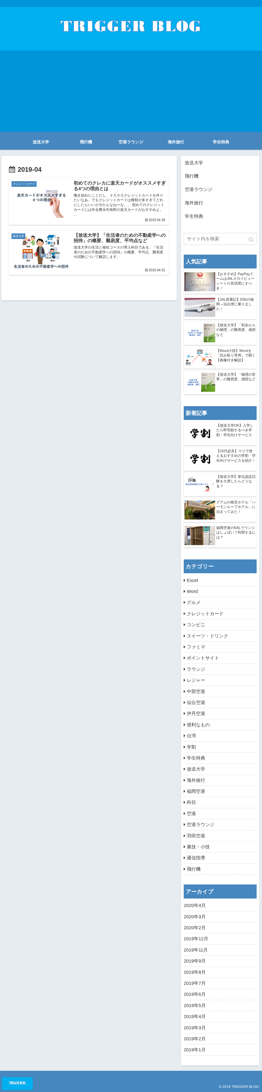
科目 (191, 802)
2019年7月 (195, 983)
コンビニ (196, 624)
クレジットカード (205, 613)
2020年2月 (195, 927)
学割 (191, 747)
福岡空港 (196, 791)
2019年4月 (195, 1016)
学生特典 (194, 216)
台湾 (191, 735)
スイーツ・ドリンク (207, 636)
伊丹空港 (196, 713)
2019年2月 (195, 1038)
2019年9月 (195, 961)
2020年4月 (195, 905)
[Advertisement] (131, 96)
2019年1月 (195, 1049)
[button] (251, 239)
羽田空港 (196, 835)
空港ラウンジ (198, 189)
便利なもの (198, 724)
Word (192, 591)
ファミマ (196, 647)
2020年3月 (195, 916)
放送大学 (194, 162)
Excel (192, 580)
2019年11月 (196, 950)
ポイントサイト (203, 658)
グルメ (194, 602)
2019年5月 (195, 1005)
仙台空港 (196, 702)
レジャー (196, 680)
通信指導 (196, 857)
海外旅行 (194, 203)
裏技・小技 (198, 846)
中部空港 (196, 691)
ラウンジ (196, 669)
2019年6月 (195, 994)
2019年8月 (195, 972)
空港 (191, 813)
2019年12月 (196, 938)
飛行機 (192, 176)
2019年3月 (195, 1027)
